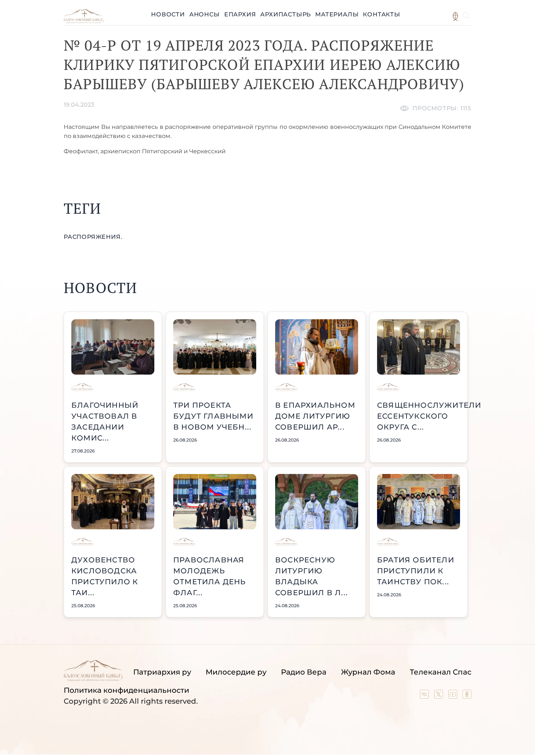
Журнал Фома (368, 672)
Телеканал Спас (440, 672)
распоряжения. (93, 236)
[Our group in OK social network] (467, 696)
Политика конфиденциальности (126, 690)
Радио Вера (303, 672)
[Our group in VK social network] (425, 696)
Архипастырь (285, 14)
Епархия (240, 14)
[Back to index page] (83, 21)
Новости (168, 14)
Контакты (381, 14)
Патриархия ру (162, 672)
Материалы (336, 14)
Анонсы (204, 14)
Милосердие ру (236, 672)
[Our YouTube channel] (453, 696)
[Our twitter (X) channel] (439, 696)
